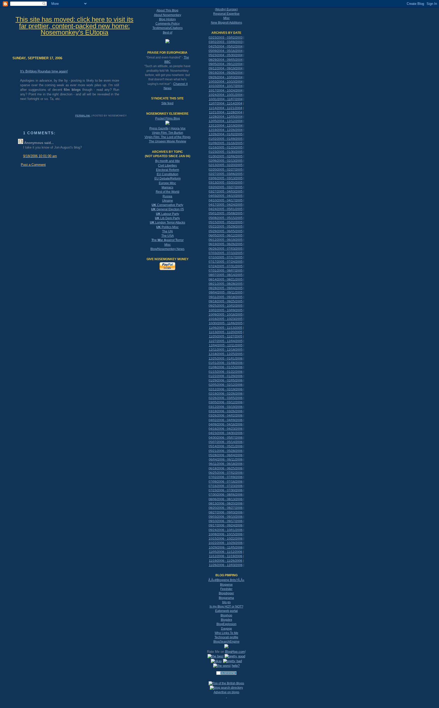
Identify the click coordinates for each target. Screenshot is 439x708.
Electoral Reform (167, 169)
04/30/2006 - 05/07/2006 (226, 437)
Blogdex (226, 619)
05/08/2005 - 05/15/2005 (226, 217)
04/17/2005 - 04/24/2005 (226, 204)
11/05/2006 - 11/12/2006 (225, 551)
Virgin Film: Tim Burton (167, 132)
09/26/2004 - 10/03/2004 (226, 77)
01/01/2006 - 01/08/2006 (226, 362)
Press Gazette (159, 128)
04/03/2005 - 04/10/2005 (226, 195)
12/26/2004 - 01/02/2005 (226, 134)
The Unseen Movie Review (167, 141)
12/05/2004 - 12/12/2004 (226, 121)
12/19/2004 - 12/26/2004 (226, 129)
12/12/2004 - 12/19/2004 (226, 125)
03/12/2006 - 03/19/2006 (226, 406)
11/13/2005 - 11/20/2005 (225, 332)
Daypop (226, 628)
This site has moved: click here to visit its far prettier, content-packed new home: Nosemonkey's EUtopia (74, 26)
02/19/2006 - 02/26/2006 (226, 393)
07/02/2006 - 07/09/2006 (226, 477)
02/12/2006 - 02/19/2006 (226, 389)
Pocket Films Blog (167, 118)
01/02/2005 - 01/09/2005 (226, 138)
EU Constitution (167, 174)
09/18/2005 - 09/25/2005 (226, 301)
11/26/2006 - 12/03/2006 (226, 565)
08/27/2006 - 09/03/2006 (226, 512)
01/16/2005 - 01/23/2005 (226, 147)
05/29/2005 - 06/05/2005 (226, 231)
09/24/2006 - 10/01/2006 (226, 530)
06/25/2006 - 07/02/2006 (226, 472)
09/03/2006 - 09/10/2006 (226, 516)
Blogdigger (226, 593)
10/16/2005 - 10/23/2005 (226, 318)
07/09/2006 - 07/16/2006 (226, 481)
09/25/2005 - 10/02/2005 (226, 305)
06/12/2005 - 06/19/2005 (226, 239)
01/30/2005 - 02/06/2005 (226, 156)
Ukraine (167, 200)
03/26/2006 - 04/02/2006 (226, 415)
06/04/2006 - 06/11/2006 (226, 459)
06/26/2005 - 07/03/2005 (226, 248)
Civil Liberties (167, 165)
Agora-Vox (178, 128)
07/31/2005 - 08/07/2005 (226, 270)
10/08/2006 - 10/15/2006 (226, 534)
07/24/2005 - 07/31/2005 (226, 266)
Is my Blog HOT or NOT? (226, 606)
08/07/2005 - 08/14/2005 (226, 274)
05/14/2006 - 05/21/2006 (226, 446)
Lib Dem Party (167, 218)
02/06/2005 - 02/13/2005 (226, 160)
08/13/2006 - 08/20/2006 (226, 503)
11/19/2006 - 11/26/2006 (225, 560)
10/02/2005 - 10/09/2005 (226, 310)
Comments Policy (167, 23)
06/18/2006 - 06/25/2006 (226, 468)
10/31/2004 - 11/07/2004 (226, 99)
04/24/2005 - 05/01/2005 (226, 209)
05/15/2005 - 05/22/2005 (226, 222)
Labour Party (167, 213)
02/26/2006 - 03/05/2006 (226, 398)
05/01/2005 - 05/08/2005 (226, 213)
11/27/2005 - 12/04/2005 (226, 341)
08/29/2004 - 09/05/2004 (226, 59)
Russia (167, 196)
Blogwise (226, 584)
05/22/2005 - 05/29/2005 (226, 226)
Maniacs (167, 187)
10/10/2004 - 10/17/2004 (226, 85)
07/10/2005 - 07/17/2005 (226, 257)
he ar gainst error (167, 240)
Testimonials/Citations (167, 27)
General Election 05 (167, 209)
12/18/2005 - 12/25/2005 (226, 354)
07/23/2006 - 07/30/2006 (226, 490)
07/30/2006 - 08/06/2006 (226, 494)
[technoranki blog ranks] (226, 679)
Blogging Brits (226, 580)
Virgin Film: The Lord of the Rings (168, 137)
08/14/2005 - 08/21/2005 (226, 279)
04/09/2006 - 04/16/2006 (226, 424)
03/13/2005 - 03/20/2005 (226, 182)
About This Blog (167, 10)
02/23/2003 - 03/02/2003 (226, 37)
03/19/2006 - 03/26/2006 (226, 411)
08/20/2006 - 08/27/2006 (226, 507)
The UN (167, 231)
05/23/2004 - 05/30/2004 (226, 55)
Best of (167, 32)
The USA (167, 235)
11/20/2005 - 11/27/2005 (225, 336)
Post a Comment (33, 165)
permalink (82, 115)
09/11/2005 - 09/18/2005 (226, 297)
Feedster (226, 589)
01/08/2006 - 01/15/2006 (226, 367)
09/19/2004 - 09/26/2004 (226, 72)
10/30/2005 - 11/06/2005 (226, 323)
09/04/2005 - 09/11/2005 (226, 292)
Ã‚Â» (241, 580)
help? (236, 666)
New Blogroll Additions (226, 22)
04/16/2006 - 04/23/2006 (226, 428)
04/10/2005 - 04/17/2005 (226, 200)
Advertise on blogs (226, 692)
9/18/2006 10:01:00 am (40, 156)
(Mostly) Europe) (226, 9)
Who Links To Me (226, 633)
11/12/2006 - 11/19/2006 (225, 556)
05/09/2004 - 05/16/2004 (226, 50)
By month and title (167, 161)
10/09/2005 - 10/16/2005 (226, 314)
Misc (167, 244)
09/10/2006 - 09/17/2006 (226, 521)
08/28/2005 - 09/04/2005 (226, 288)
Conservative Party (167, 204)
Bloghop (226, 615)
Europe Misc (167, 183)
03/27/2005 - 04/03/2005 (226, 191)
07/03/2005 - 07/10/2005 (226, 253)
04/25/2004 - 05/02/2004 (226, 46)
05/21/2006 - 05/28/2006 (226, 450)
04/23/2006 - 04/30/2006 (226, 433)
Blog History (167, 19)
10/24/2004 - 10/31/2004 (226, 94)
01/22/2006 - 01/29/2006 (226, 376)
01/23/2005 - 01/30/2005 (226, 151)
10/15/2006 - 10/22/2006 (226, 538)
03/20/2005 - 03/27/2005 (226, 187)
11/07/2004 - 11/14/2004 (225, 103)
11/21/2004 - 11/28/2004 (225, 112)
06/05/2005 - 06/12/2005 (226, 235)
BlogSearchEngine (226, 641)
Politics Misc (167, 227)
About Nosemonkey (167, 15)
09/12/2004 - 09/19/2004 (226, 68)
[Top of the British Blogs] (226, 683)
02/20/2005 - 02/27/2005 (226, 169)
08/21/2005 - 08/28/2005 (226, 283)
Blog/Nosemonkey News (167, 248)
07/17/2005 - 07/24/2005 (226, 261)
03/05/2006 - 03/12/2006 (226, 402)
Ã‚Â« (211, 580)
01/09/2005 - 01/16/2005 (226, 143)
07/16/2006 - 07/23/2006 (226, 486)
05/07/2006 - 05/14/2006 (226, 442)
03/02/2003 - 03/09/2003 (226, 41)
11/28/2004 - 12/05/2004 (226, 116)
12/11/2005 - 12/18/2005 (226, 349)
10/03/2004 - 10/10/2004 (226, 81)
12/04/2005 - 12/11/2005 (226, 345)
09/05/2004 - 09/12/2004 (226, 64)
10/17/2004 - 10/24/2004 (226, 90)
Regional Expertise (226, 13)
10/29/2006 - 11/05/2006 (226, 547)
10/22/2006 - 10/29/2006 (226, 542)
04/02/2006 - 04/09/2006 (226, 420)
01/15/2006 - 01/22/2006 (226, 371)
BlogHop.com (235, 652)
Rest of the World (167, 191)
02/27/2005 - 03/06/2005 (226, 173)
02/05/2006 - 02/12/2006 (226, 384)
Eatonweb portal (226, 610)
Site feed (167, 103)
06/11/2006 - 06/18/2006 (226, 463)
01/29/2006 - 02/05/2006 (226, 380)
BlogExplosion (226, 624)
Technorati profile (226, 637)
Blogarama (226, 597)
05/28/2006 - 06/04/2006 (226, 455)
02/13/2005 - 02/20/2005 (226, 165)
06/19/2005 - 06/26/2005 (226, 244)
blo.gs (226, 602)
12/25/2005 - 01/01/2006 (226, 358)
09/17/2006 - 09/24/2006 (226, 525)
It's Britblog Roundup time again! (44, 71)
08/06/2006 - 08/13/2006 (226, 499)
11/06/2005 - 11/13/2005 (225, 327)
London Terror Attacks (167, 222)
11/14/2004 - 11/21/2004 (225, 108)
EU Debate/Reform (167, 178)
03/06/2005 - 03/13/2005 (226, 178)
